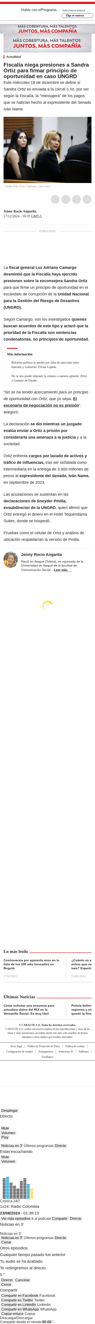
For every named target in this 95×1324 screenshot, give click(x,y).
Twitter (65, 199)
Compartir (59, 1218)
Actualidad (13, 56)
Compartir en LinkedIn (18, 1305)
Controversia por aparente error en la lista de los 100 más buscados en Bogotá (31, 964)
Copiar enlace (12, 1314)
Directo (60, 1146)
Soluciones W (66, 1051)
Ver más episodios (15, 1218)
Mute (5, 1128)
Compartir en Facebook (19, 1295)
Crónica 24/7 (10, 1201)
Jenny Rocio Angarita (20, 211)
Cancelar (22, 1280)
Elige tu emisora (75, 15)
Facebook (55, 199)
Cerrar (6, 1242)
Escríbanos (47, 1056)
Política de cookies (75, 1046)
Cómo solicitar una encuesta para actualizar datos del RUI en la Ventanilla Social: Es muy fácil (29, 1009)
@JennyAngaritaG (39, 211)
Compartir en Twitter (17, 1300)
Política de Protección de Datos (43, 1046)
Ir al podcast (41, 1218)
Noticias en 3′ (12, 1146)
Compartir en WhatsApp (20, 1309)
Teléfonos (84, 1051)
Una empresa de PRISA (47, 1070)
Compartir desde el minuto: (25, 1322)
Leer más (61, 570)
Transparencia (45, 1051)
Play (4, 1137)
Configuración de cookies (19, 1051)
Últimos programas (38, 1146)
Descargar (8, 1318)
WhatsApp (87, 199)
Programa (49, 10)
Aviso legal (16, 1046)
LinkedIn (76, 199)
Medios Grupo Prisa (47, 1081)
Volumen (8, 1133)
